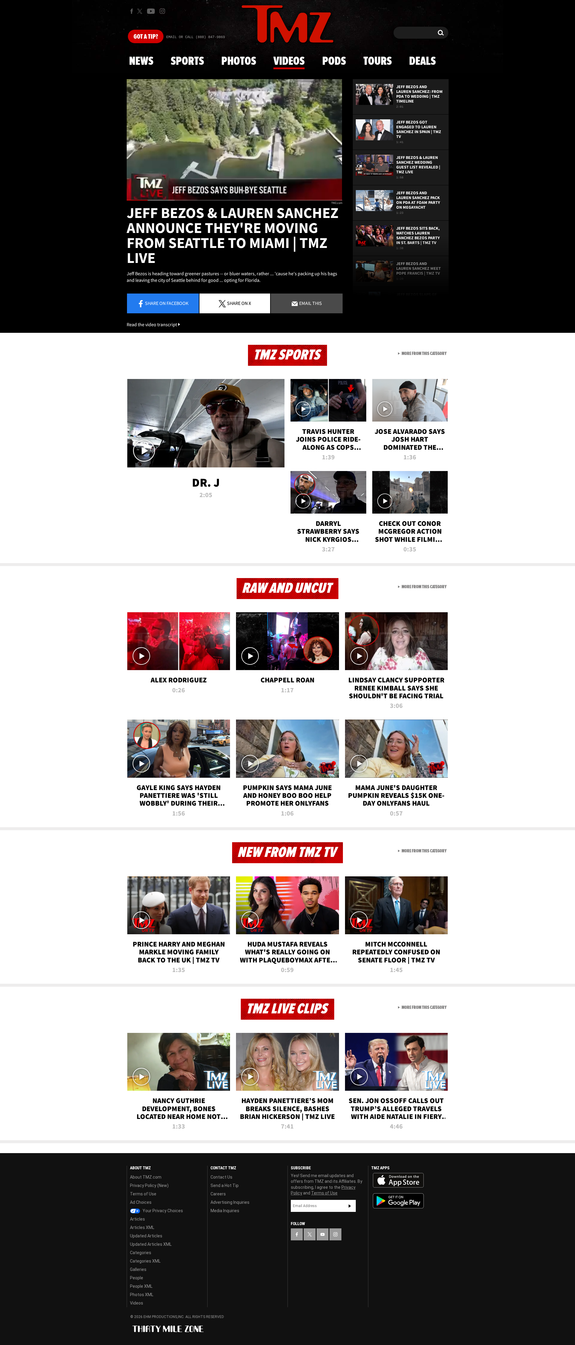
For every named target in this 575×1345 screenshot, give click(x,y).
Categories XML (145, 1261)
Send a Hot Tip (225, 1185)
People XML (141, 1286)
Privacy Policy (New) (149, 1185)
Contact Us (221, 1177)
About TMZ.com (145, 1177)
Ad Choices (141, 1202)
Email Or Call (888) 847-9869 (195, 37)
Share (166, 303)
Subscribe (350, 1206)
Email (310, 303)
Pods (334, 61)
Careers (218, 1193)
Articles (137, 1219)
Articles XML (142, 1227)
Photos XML (141, 1294)
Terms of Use (143, 1193)
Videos (289, 61)
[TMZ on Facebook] (132, 11)
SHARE (239, 303)
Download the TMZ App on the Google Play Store (398, 1201)
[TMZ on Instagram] (162, 11)
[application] (234, 140)
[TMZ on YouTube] (323, 1234)
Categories (140, 1252)
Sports (187, 61)
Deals (422, 61)
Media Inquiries (225, 1210)
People (136, 1277)
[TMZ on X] (141, 11)
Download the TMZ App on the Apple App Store (398, 1180)
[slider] (234, 200)
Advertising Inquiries (230, 1202)
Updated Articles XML (151, 1244)
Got (146, 37)
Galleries (138, 1269)
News (141, 61)
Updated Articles (146, 1235)
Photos (238, 61)
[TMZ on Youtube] (151, 11)
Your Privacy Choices (162, 1210)
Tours (377, 61)
